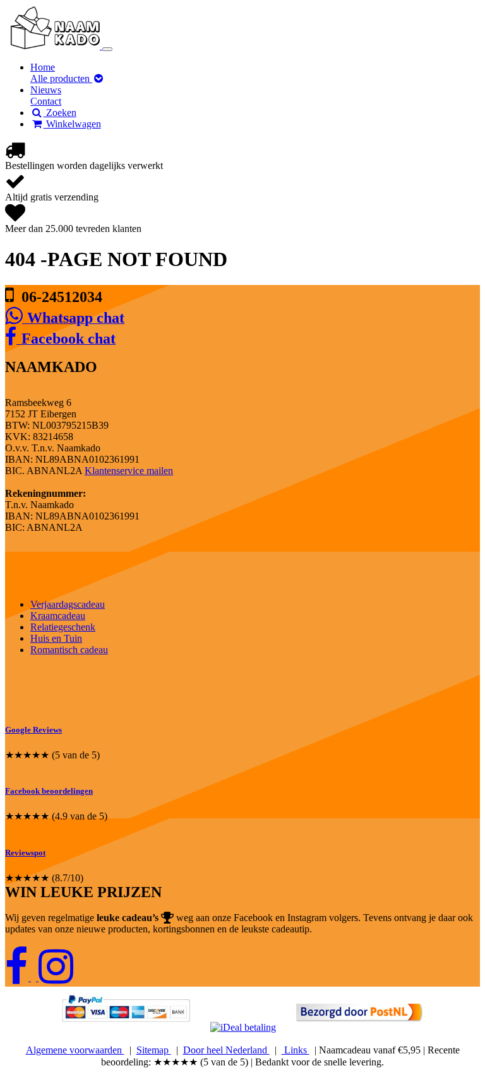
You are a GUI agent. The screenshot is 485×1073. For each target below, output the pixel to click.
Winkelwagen (72, 124)
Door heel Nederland (226, 1050)
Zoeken (60, 112)
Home (42, 67)
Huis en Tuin (56, 638)
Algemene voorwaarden (75, 1050)
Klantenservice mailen (129, 470)
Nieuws (45, 89)
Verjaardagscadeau (67, 604)
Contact (45, 101)
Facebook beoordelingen (49, 791)
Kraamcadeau (57, 615)
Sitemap (153, 1050)
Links (295, 1050)
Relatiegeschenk (62, 627)
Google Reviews (33, 729)
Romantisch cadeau (69, 649)
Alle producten (61, 78)
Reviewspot (25, 852)
